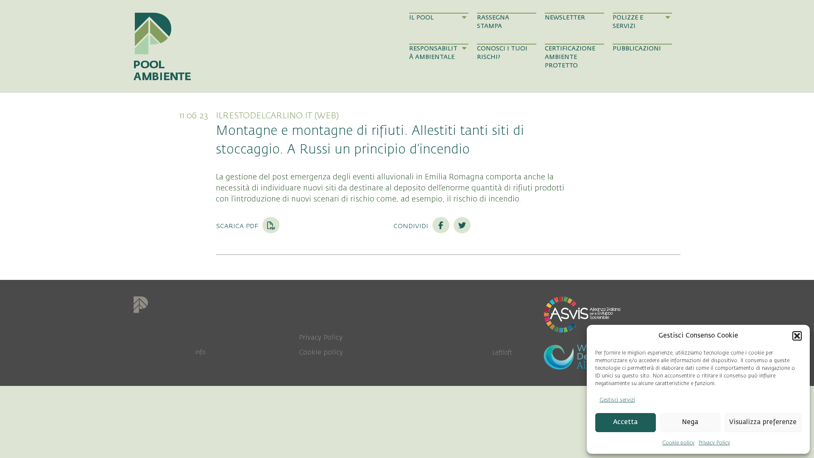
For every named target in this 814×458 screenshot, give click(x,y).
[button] (797, 336)
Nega (690, 422)
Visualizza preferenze (763, 422)
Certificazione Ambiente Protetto (570, 57)
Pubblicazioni (637, 48)
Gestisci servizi (617, 400)
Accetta (625, 422)
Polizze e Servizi (628, 22)
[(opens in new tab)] (582, 314)
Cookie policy (678, 443)
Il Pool (421, 17)
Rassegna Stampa (493, 22)
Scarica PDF (238, 225)
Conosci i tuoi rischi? (502, 53)
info (200, 352)
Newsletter (565, 17)
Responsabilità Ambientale (433, 53)
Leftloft (502, 352)
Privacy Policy (714, 443)
